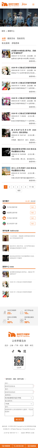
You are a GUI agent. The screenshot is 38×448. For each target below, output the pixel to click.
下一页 (31, 187)
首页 (3, 31)
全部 (4, 38)
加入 (32, 207)
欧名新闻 (6, 43)
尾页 (19, 190)
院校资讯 (21, 38)
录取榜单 (15, 43)
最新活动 (11, 38)
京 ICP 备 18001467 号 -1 (11, 433)
